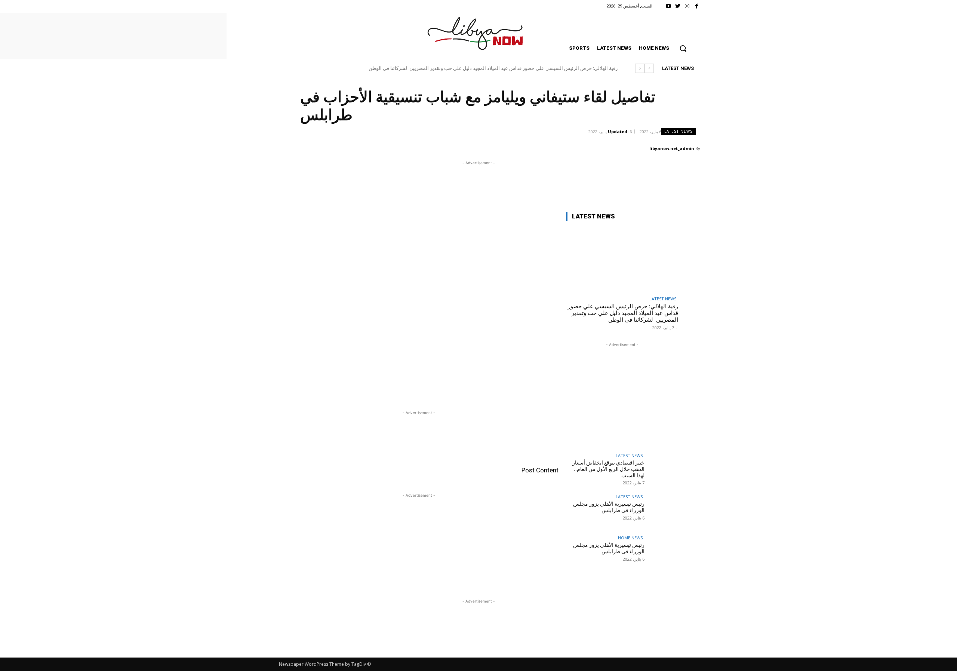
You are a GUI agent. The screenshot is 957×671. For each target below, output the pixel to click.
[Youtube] (668, 6)
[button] (683, 48)
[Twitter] (677, 6)
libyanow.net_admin (671, 148)
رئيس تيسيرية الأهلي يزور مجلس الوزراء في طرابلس (608, 507)
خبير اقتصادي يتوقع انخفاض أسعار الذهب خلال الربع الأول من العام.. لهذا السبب (608, 469)
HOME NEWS (630, 538)
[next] (639, 68)
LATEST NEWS (678, 131)
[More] (312, 148)
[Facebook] (696, 6)
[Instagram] (687, 6)
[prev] (649, 68)
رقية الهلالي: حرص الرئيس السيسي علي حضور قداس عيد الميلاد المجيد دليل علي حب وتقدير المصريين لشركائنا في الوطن (493, 68)
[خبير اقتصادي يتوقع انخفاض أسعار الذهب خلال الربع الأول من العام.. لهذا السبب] (661, 470)
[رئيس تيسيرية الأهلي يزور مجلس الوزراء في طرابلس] (661, 511)
